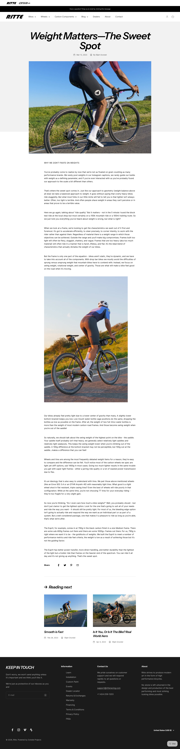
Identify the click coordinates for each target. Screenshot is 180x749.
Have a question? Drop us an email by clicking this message (90, 9)
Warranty (70, 700)
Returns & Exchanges (75, 695)
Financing (70, 705)
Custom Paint (72, 682)
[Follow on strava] (31, 731)
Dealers (96, 16)
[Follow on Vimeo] (25, 730)
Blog (83, 16)
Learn (68, 672)
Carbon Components (64, 16)
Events (69, 686)
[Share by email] (77, 565)
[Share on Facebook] (58, 565)
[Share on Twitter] (64, 565)
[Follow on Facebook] (12, 730)
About (107, 16)
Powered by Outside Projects (29, 740)
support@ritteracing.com (108, 688)
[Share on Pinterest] (71, 565)
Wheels (44, 16)
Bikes (31, 16)
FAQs (68, 719)
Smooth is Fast (53, 632)
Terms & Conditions (75, 709)
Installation (71, 677)
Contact (119, 16)
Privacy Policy (72, 714)
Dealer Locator (73, 691)
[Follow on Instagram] (18, 730)
